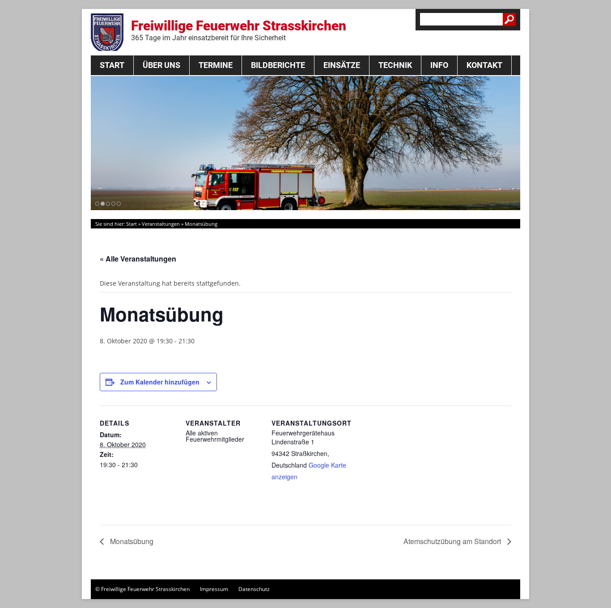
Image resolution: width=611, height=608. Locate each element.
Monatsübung (130, 541)
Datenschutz (254, 589)
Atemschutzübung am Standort (453, 541)
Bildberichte (278, 65)
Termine (216, 65)
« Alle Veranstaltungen (138, 258)
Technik (395, 65)
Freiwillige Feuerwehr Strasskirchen (238, 30)
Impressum (214, 589)
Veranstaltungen (161, 223)
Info (439, 65)
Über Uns (161, 65)
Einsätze (341, 65)
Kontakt (484, 65)
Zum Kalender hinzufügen (159, 381)
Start (112, 65)
